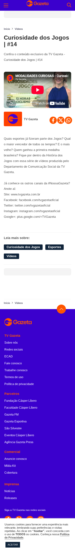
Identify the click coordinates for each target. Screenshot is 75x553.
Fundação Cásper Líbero (20, 400)
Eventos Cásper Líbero (19, 435)
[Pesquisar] (69, 5)
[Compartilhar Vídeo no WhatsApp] (68, 120)
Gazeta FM (11, 414)
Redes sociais (13, 349)
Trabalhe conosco (15, 370)
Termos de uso (13, 377)
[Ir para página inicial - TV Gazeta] (37, 5)
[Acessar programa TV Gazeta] (13, 119)
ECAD (8, 356)
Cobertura (10, 472)
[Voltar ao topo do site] (61, 309)
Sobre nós (11, 342)
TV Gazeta (31, 119)
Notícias (9, 491)
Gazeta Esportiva (15, 421)
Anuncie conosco (15, 458)
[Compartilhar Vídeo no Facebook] (53, 120)
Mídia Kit (10, 465)
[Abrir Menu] (6, 5)
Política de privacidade (19, 384)
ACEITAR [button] (13, 544)
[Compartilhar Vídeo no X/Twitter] (60, 120)
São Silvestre (13, 428)
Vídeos (11, 256)
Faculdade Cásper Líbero (20, 407)
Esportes (54, 247)
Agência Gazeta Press (18, 442)
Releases (10, 498)
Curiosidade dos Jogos (23, 247)
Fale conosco (13, 363)
